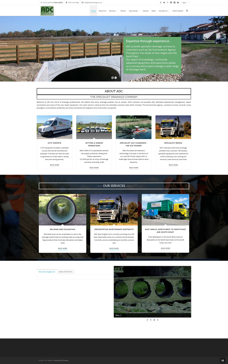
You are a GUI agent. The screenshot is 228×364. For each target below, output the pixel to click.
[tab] (47, 271)
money (60, 159)
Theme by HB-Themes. (61, 360)
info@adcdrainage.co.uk (93, 3)
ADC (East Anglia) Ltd (47, 272)
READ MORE (54, 165)
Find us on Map (73, 3)
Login (184, 3)
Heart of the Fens (65, 272)
